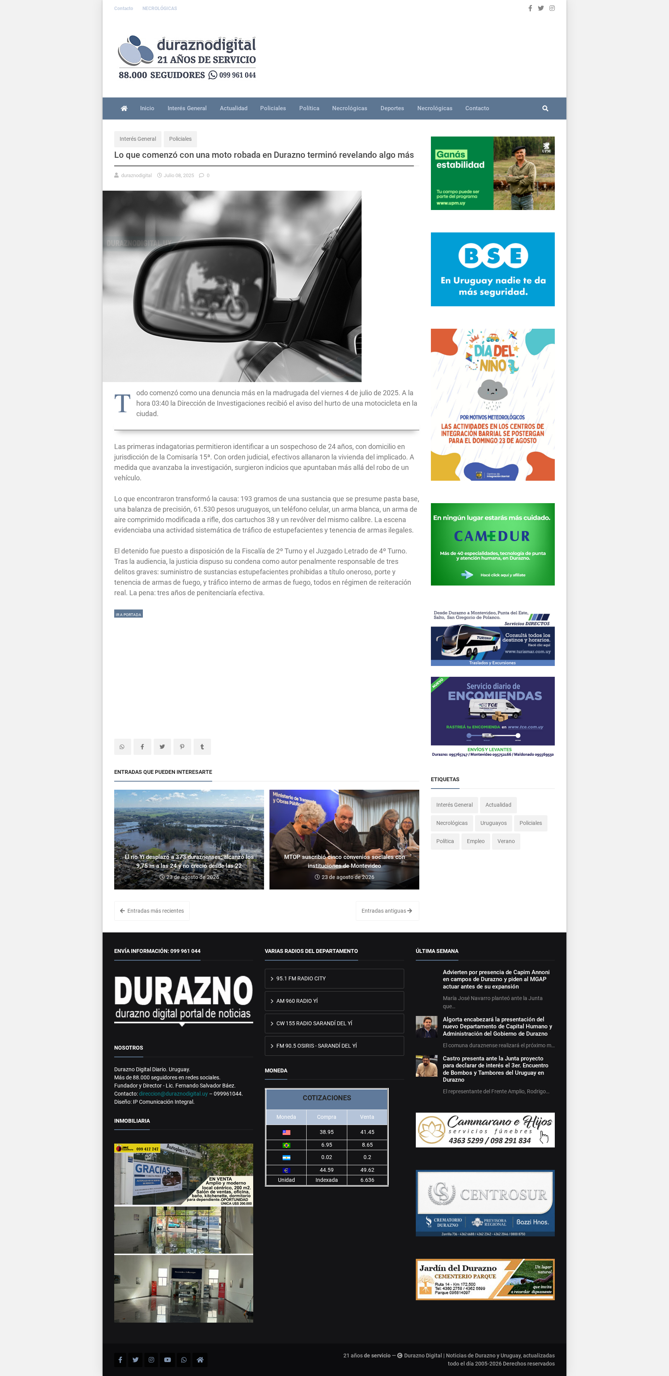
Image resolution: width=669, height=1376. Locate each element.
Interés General (187, 108)
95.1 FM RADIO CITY (300, 978)
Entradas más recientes (155, 911)
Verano (506, 841)
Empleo (476, 841)
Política (309, 108)
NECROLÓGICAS (159, 8)
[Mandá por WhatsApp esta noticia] (122, 747)
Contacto (124, 8)
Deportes (392, 108)
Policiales (273, 108)
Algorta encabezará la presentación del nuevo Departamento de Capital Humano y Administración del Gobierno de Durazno (497, 1026)
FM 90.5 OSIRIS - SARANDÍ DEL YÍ (316, 1046)
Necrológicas (349, 108)
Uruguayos (493, 823)
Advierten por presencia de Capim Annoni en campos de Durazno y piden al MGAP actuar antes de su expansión (496, 979)
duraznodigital (136, 175)
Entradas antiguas (384, 911)
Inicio (147, 108)
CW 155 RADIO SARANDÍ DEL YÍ (313, 1023)
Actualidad (233, 108)
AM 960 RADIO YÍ (296, 1001)
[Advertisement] (266, 673)
